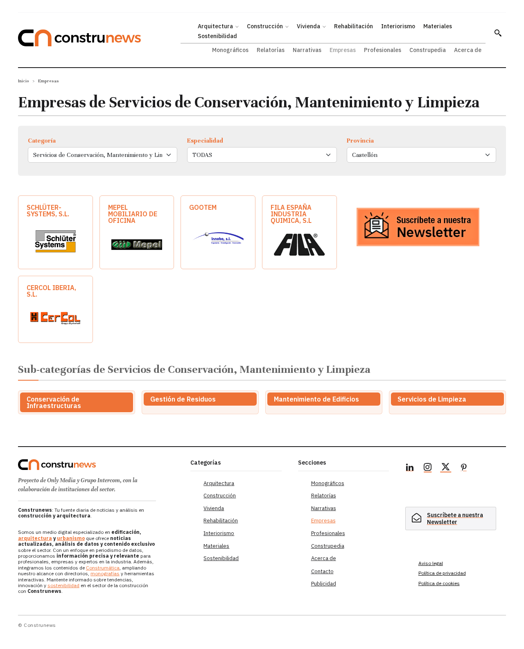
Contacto (322, 571)
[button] (498, 33)
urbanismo (71, 538)
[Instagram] (428, 468)
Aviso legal (430, 563)
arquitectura (35, 538)
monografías (105, 573)
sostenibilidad (63, 585)
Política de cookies (439, 583)
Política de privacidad (442, 573)
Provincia (360, 140)
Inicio (23, 81)
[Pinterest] (464, 468)
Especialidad (205, 140)
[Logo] (99, 464)
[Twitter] (446, 468)
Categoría (42, 140)
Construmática (103, 568)
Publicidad (323, 583)
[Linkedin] (410, 468)
